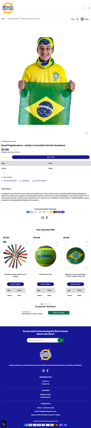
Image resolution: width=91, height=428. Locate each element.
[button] (86, 268)
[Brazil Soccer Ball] (45, 256)
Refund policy (45, 397)
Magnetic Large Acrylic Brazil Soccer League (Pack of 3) (75, 275)
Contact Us (45, 384)
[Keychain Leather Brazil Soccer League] (15, 256)
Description (6, 189)
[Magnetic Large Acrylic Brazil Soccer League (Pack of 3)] (75, 256)
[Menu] (89, 8)
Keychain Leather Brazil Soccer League (15, 275)
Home (3, 18)
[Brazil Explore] (8, 8)
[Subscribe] (60, 340)
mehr (56, 421)
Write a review (58, 313)
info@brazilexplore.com (47, 411)
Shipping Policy (45, 394)
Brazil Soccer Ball (45, 274)
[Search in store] (85, 8)
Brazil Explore (42, 421)
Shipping (3, 152)
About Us (45, 381)
